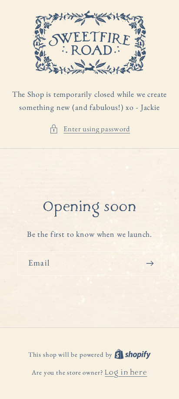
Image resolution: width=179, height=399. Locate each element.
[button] (89, 129)
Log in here (126, 373)
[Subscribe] (149, 263)
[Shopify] (132, 355)
